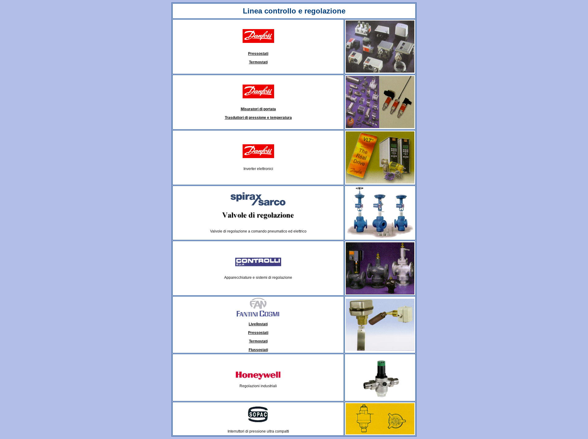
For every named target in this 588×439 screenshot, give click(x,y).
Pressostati (258, 53)
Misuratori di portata (258, 109)
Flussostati (258, 350)
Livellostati (258, 324)
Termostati (258, 62)
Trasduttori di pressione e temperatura (258, 117)
